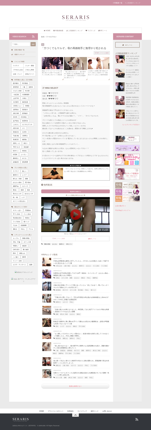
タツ (23, 128)
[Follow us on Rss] (33, 36)
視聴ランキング (19, 54)
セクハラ (65, 302)
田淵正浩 (62, 350)
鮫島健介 (25, 113)
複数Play (95, 278)
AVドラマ (65, 290)
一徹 (57, 350)
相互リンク (94, 411)
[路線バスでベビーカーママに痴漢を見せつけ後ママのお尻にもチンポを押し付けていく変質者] (52, 68)
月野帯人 (25, 136)
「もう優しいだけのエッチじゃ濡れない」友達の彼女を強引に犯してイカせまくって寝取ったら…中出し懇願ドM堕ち (81, 334)
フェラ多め (104, 266)
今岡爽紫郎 (25, 94)
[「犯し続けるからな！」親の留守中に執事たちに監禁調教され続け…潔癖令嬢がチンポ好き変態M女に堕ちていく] (75, 69)
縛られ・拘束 (64, 314)
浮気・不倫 (16, 242)
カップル (16, 238)
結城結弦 (16, 162)
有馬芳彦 (16, 87)
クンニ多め (96, 266)
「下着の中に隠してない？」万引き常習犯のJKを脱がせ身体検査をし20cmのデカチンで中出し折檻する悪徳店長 (81, 298)
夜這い (15, 190)
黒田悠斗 (25, 109)
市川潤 (27, 91)
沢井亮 (15, 117)
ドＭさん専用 (29, 70)
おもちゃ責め (17, 182)
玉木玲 (24, 132)
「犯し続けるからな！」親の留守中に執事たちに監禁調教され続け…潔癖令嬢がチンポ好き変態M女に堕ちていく (75, 74)
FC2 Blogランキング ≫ (122, 210)
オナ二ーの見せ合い (19, 201)
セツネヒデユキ (27, 124)
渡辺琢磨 (25, 162)
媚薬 (86, 377)
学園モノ (16, 246)
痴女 (28, 190)
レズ (23, 197)
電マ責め (80, 290)
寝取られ (65, 338)
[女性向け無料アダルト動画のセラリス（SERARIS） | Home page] (75, 17)
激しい (24, 171)
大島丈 (57, 278)
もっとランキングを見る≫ (131, 124)
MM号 (24, 257)
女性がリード (29, 74)
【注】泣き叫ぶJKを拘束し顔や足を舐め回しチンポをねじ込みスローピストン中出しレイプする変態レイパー (132, 60)
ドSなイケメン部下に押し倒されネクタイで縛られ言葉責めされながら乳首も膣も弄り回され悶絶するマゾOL (132, 115)
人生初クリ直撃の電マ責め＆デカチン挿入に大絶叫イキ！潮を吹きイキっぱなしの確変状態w (98, 73)
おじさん (54, 244)
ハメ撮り (16, 257)
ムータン (24, 154)
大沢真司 (16, 102)
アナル (31, 229)
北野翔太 (16, 109)
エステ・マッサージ (19, 264)
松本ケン (16, 151)
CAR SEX (16, 249)
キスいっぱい (17, 210)
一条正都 (16, 94)
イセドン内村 (17, 91)
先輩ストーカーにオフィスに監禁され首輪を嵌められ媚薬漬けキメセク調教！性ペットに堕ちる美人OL (81, 374)
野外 (57, 326)
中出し (89, 278)
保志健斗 (26, 147)
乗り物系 (26, 249)
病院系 (24, 246)
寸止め (15, 225)
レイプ (62, 326)
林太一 (26, 143)
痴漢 (22, 190)
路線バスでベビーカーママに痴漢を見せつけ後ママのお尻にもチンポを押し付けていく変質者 (52, 73)
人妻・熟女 (67, 266)
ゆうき (24, 158)
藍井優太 (58, 290)
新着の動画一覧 (19, 50)
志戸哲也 (16, 121)
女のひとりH (29, 194)
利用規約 (70, 411)
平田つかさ (16, 147)
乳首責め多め (17, 218)
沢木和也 (24, 117)
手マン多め (82, 326)
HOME (41, 411)
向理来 (15, 154)
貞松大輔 (16, 113)
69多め (27, 218)
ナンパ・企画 (17, 261)
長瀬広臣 (16, 139)
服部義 (24, 139)
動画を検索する (74, 386)
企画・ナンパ (17, 74)
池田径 (31, 87)
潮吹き (83, 278)
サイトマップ (82, 411)
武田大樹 (16, 128)
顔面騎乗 (24, 225)
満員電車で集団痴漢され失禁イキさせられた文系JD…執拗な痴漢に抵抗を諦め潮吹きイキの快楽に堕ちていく (132, 102)
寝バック (93, 290)
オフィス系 (65, 278)
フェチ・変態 (29, 65)
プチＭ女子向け (51, 37)
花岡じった (16, 143)
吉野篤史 (69, 350)
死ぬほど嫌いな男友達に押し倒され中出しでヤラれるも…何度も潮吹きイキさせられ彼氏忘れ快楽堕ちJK (132, 88)
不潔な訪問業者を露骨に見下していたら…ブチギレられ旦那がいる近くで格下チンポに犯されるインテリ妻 (81, 262)
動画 (42, 37)
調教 (71, 278)
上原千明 (16, 98)
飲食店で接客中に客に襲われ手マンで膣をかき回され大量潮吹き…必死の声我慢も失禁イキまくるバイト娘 (81, 322)
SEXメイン (69, 244)
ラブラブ (16, 65)
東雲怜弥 (58, 338)
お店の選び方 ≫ (120, 206)
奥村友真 (25, 102)
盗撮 (30, 264)
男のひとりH (17, 194)
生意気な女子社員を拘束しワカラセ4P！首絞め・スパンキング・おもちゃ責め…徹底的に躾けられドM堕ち (81, 274)
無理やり (61, 244)
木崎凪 (27, 106)
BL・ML (15, 197)
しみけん (16, 124)
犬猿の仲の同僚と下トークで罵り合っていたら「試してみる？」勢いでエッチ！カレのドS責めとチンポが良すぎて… (81, 286)
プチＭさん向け (18, 70)
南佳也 (24, 151)
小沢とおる (59, 266)
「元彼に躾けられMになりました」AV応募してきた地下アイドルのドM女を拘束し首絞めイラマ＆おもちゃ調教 (81, 310)
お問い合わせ (107, 411)
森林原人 (16, 158)
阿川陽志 (25, 83)
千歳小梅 (16, 136)
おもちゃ (88, 266)
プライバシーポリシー (55, 411)
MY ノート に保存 (102, 53)
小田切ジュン (17, 106)
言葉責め (28, 210)
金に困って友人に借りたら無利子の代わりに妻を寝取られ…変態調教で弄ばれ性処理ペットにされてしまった (81, 361)
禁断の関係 (47, 244)
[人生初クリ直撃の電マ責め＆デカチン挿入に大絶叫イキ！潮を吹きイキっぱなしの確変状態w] (98, 68)
